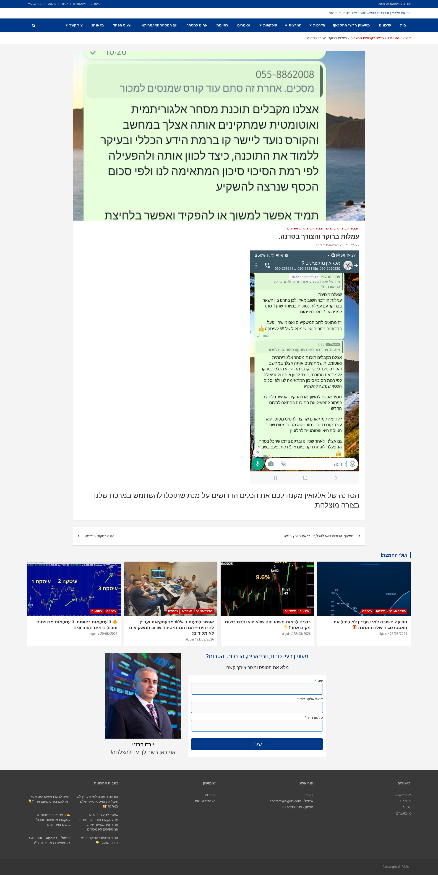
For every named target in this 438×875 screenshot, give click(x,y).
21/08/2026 (205, 639)
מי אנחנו (97, 25)
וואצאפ (308, 795)
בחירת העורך (397, 611)
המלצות (295, 25)
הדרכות (319, 25)
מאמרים (243, 25)
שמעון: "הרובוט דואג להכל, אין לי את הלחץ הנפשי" (318, 536)
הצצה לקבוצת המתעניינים (305, 228)
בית (403, 25)
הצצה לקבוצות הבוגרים (342, 228)
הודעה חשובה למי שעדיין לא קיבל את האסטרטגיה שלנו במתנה (97, 801)
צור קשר (76, 25)
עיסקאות (270, 25)
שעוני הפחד (122, 25)
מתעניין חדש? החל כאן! (351, 25)
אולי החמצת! (394, 555)
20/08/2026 (108, 633)
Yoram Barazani (327, 245)
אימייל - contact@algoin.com (291, 801)
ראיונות (222, 25)
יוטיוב (64, 3)
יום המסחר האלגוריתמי (159, 25)
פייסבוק (95, 3)
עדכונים (385, 25)
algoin (382, 633)
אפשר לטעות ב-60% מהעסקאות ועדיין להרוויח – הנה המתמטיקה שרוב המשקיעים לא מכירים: (171, 627)
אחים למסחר (197, 25)
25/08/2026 (398, 633)
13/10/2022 (350, 245)
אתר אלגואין (34, 3)
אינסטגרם (79, 3)
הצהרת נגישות (205, 801)
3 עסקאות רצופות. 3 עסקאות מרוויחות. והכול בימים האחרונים (53, 820)
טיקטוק (51, 3)
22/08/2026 (302, 633)
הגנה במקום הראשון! (99, 536)
